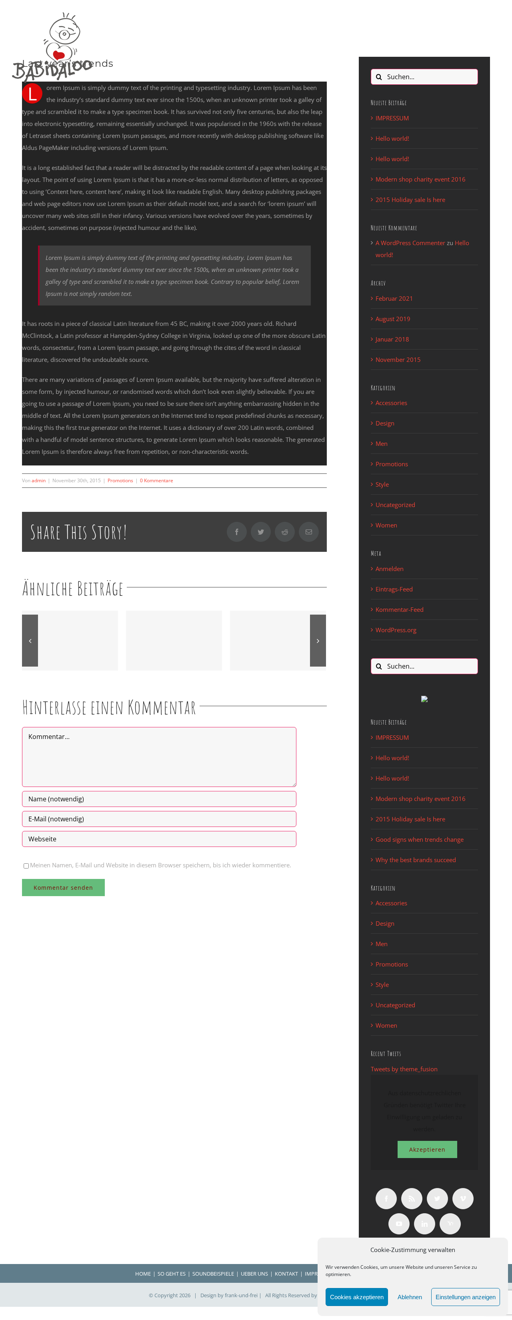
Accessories (391, 403)
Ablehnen (410, 1297)
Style (382, 484)
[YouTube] (399, 1223)
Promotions (120, 480)
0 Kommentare (156, 480)
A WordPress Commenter (410, 243)
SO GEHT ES (172, 1273)
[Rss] (411, 1198)
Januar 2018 (392, 339)
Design (385, 423)
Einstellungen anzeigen (466, 1297)
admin (39, 480)
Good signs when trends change (420, 839)
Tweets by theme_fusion (404, 1069)
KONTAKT (286, 1273)
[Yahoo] (450, 1223)
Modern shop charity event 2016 (421, 179)
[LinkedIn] (424, 1223)
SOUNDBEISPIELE (213, 1273)
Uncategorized (395, 505)
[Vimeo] (463, 1198)
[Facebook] (386, 1198)
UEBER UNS (254, 1273)
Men (382, 443)
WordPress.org (396, 630)
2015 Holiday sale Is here (410, 200)
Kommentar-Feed (400, 609)
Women (386, 525)
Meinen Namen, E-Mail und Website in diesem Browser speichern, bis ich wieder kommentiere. (160, 865)
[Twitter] (437, 1198)
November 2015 (398, 359)
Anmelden (390, 569)
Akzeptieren (427, 1149)
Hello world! (392, 138)
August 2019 (393, 319)
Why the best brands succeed (416, 860)
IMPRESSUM (392, 118)
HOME (143, 1273)
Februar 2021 (394, 298)
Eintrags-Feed (394, 589)
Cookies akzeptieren (357, 1297)
